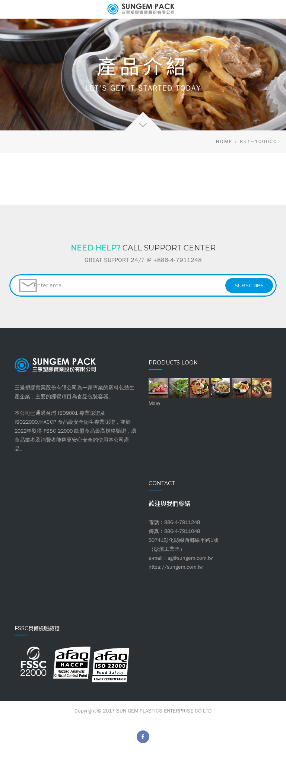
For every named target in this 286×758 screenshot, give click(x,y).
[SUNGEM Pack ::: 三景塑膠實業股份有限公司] (142, 9)
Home (224, 141)
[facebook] (143, 736)
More (154, 403)
